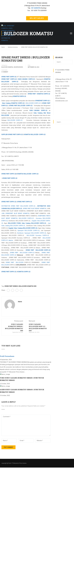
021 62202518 (36, 8)
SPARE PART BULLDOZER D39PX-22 (20, 105)
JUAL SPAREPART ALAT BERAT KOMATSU (15, 213)
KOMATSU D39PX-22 (23, 272)
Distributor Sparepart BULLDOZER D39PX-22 (31, 233)
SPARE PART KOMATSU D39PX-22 (39, 94)
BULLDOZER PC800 (14, 223)
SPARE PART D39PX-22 (8, 77)
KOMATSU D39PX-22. (19, 96)
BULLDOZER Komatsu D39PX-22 (38, 235)
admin (20, 302)
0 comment (4, 72)
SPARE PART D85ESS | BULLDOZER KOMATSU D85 (20, 286)
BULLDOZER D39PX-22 (33, 103)
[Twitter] (17, 290)
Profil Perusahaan (7, 356)
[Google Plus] (12, 290)
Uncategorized (18, 67)
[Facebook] (8, 290)
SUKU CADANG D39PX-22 (26, 79)
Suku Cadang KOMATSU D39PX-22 (13, 103)
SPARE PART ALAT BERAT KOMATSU (34, 208)
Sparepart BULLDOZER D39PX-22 (29, 230)
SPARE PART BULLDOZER (15, 262)
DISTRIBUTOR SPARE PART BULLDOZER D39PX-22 (18, 206)
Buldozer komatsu (7, 67)
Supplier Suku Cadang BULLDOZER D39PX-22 (22, 228)
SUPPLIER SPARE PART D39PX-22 (12, 134)
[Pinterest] (21, 290)
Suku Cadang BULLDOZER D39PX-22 (34, 223)
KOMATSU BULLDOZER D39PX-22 (34, 134)
